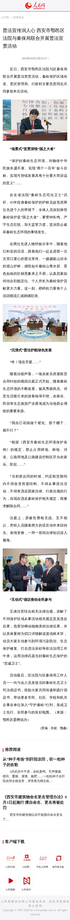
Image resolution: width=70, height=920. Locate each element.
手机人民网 (42, 867)
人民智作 (26, 889)
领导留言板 (58, 867)
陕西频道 (18, 17)
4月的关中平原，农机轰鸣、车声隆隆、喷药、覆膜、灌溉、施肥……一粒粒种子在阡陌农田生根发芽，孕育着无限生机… (34, 776)
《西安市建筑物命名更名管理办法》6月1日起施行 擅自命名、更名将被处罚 (35, 802)
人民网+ (26, 867)
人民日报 (10, 867)
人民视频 (10, 889)
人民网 (5, 17)
